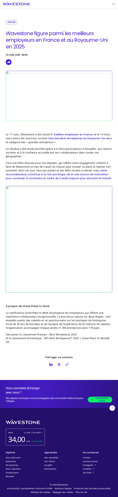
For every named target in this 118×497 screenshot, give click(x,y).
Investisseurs (12, 472)
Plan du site (81, 492)
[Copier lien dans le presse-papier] (67, 364)
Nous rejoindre (13, 469)
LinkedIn (93, 469)
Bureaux (10, 476)
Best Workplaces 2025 (63, 334)
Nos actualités (51, 457)
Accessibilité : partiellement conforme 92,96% (29, 488)
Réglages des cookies (63, 492)
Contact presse (90, 461)
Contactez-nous (102, 399)
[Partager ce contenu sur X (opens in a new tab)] (59, 364)
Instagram (93, 465)
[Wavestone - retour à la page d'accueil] (16, 3)
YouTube (93, 472)
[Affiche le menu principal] (113, 4)
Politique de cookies (41, 492)
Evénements (50, 469)
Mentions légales (63, 488)
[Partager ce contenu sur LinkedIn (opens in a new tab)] (51, 364)
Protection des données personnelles (92, 488)
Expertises (11, 461)
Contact (86, 457)
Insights (48, 465)
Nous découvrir (13, 457)
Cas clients (49, 461)
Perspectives (12, 465)
